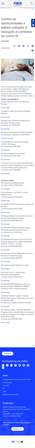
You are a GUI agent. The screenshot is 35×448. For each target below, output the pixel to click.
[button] (14, 46)
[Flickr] (24, 365)
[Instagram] (3, 365)
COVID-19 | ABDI (25, 132)
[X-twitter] (15, 365)
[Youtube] (19, 365)
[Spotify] (28, 365)
